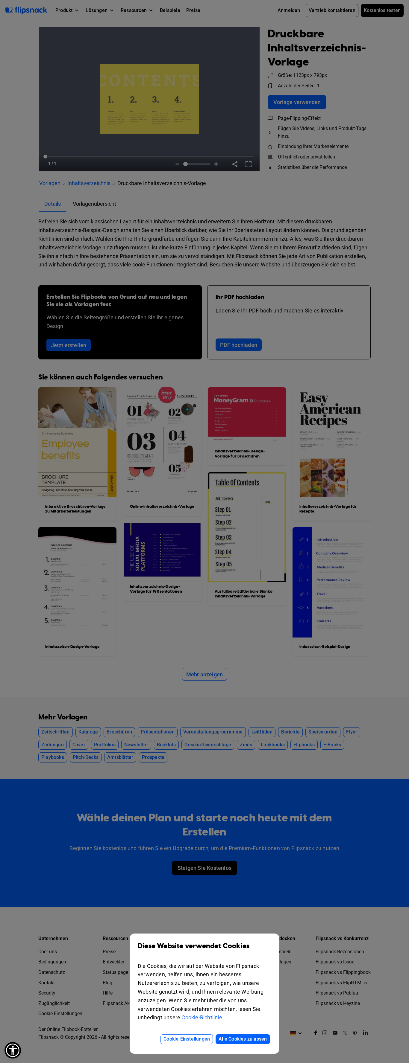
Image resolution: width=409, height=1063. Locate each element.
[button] (12, 1050)
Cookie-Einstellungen (186, 1039)
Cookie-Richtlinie (201, 1017)
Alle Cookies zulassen (243, 1039)
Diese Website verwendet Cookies (193, 946)
